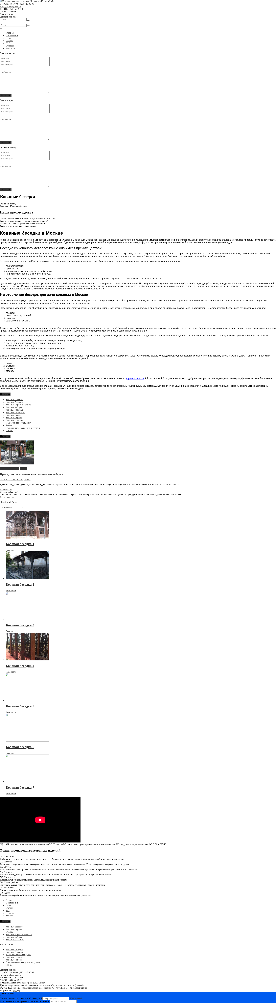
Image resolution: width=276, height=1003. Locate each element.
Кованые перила (14, 417)
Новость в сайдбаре (9, 468)
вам (16, 998)
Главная (10, 33)
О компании (12, 35)
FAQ (8, 43)
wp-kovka (25, 479)
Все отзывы (7, 497)
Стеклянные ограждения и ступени (23, 428)
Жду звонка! (76, 998)
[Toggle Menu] (1, 28)
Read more (11, 550)
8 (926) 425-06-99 (25, 4)
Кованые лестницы (15, 412)
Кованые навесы (14, 415)
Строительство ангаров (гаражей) (67, 985)
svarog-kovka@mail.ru (10, 6)
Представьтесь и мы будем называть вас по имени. (24, 1001)
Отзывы (10, 46)
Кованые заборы (14, 407)
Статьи (9, 40)
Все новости (6, 489)
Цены (8, 38)
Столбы (9, 430)
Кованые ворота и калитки (19, 404)
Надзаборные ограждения (18, 423)
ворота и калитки (135, 378)
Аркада (16, 990)
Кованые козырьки (15, 410)
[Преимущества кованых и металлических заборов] (17, 463)
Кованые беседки (14, 402)
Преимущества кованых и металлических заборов (31, 474)
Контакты (10, 48)
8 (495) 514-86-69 (8, 4)
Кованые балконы (14, 399)
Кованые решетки (14, 420)
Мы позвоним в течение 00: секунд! (21, 998)
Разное (9, 425)
